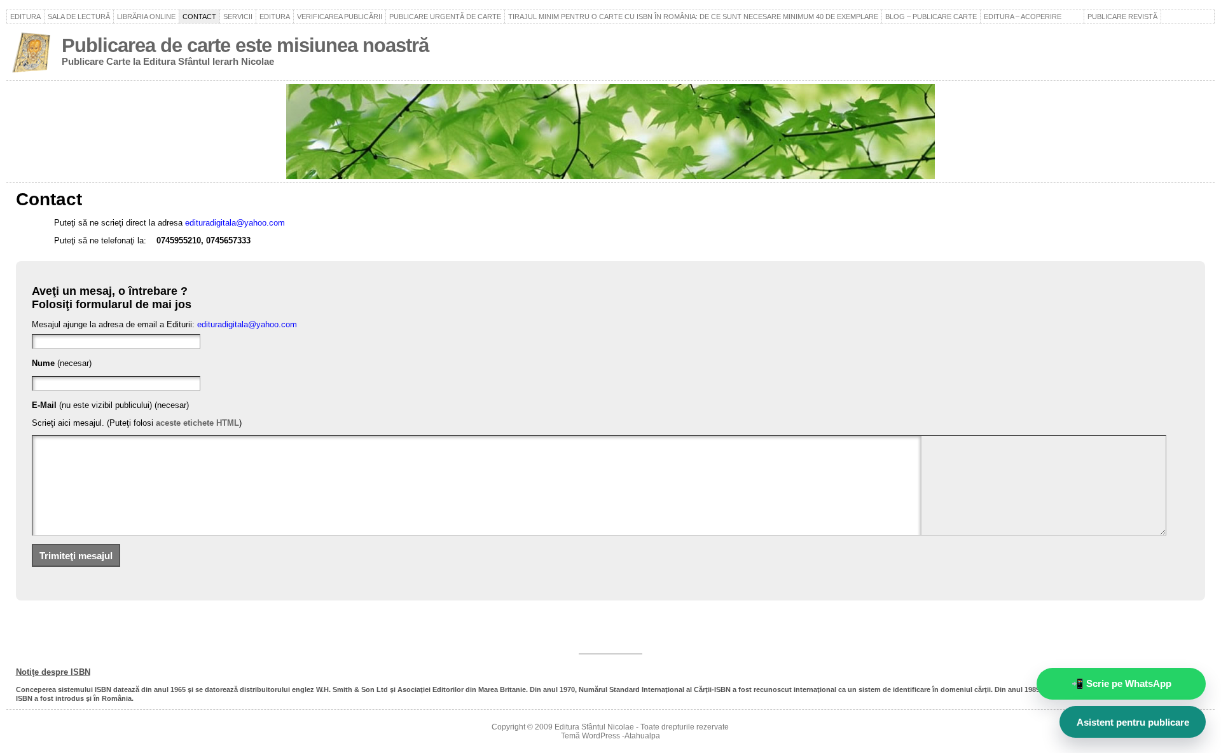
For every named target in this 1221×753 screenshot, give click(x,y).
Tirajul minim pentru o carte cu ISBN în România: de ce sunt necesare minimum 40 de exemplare (693, 16)
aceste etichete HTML (197, 423)
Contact (199, 16)
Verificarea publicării (339, 16)
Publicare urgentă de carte (445, 16)
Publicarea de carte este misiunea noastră (245, 45)
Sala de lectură (79, 16)
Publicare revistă (1122, 16)
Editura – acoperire (1032, 16)
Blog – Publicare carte (931, 16)
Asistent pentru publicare (1133, 722)
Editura (25, 16)
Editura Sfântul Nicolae (594, 726)
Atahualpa (642, 735)
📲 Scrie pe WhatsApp (1121, 683)
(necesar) (62, 363)
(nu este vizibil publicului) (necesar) (110, 405)
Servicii (237, 16)
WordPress (601, 735)
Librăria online (146, 16)
